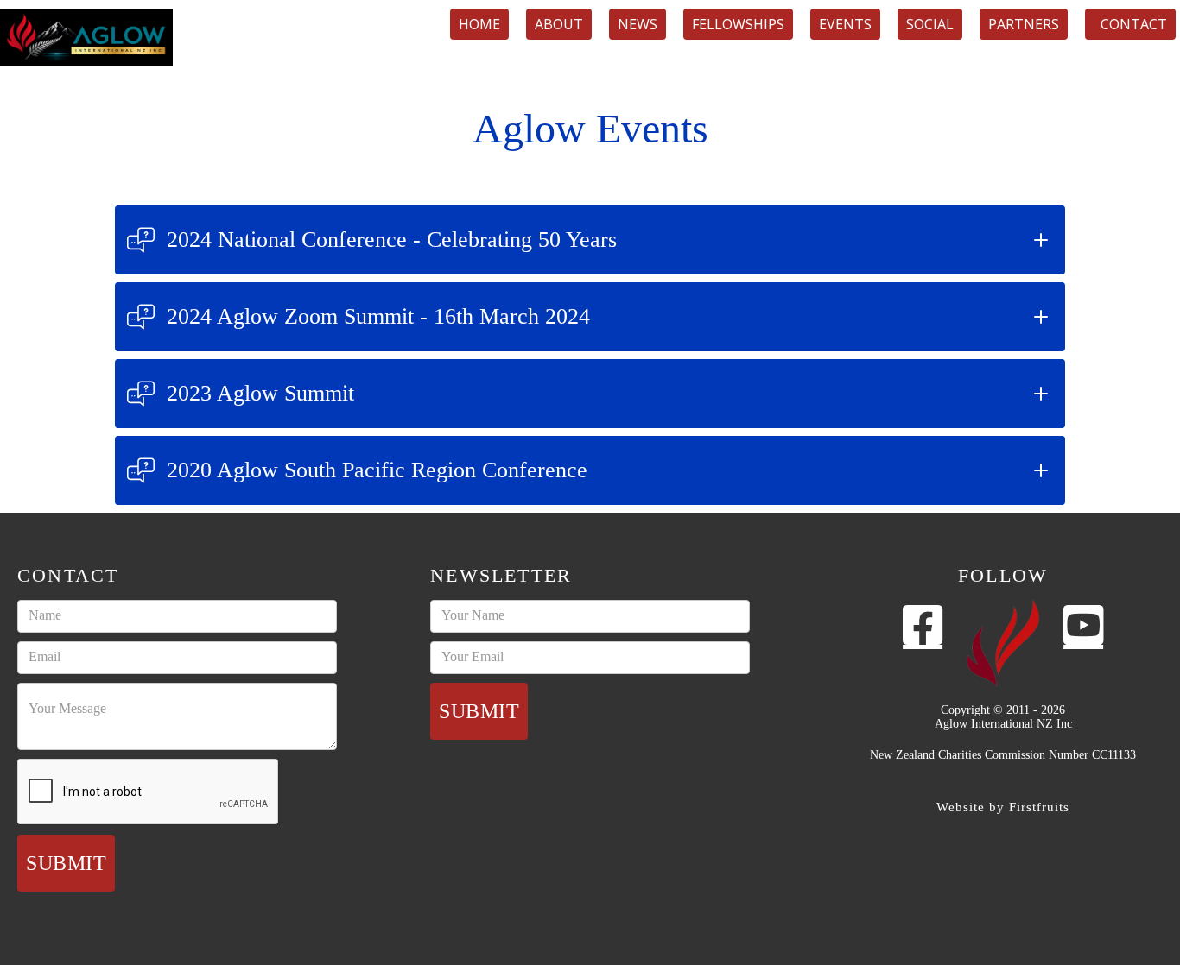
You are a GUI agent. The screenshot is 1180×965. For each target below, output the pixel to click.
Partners (1023, 24)
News (637, 24)
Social (930, 24)
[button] (590, 239)
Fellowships (738, 24)
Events (845, 24)
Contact (1130, 24)
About (559, 24)
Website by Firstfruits (1002, 807)
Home (479, 24)
